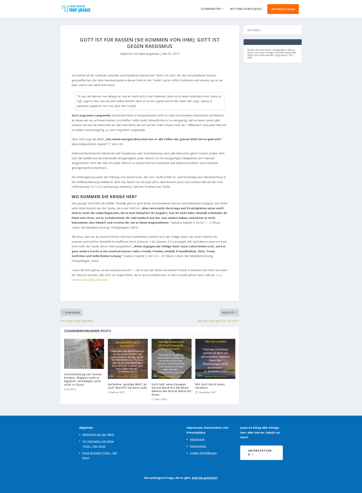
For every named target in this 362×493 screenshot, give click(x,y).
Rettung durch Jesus (246, 9)
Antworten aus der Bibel (98, 434)
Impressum (197, 439)
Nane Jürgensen (149, 53)
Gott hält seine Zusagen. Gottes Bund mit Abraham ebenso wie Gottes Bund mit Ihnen (171, 389)
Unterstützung (283, 9)
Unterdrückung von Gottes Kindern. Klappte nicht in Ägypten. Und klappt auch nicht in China (83, 379)
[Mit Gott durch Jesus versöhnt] (215, 359)
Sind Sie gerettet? (205, 478)
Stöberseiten (211, 9)
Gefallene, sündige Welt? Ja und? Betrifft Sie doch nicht (127, 385)
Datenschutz (198, 446)
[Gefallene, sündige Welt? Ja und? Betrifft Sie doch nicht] (128, 359)
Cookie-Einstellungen (203, 453)
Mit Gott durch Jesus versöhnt (210, 385)
